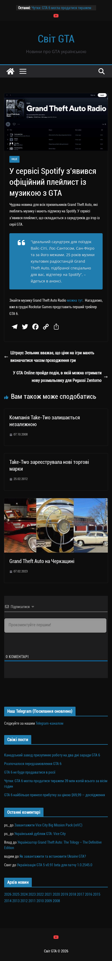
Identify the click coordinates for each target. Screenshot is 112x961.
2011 (32, 901)
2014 (7, 901)
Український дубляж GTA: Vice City (40, 834)
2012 (24, 901)
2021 (48, 894)
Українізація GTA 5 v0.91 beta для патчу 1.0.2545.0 (54, 865)
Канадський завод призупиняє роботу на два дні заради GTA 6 (52, 755)
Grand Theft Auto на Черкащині (41, 561)
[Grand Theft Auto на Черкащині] (56, 501)
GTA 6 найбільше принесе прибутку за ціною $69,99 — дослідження (54, 795)
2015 (96, 894)
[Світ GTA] (10, 71)
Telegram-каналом (49, 723)
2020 (56, 894)
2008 (56, 901)
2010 (40, 901)
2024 (24, 894)
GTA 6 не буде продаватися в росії (29, 772)
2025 (16, 894)
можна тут (75, 300)
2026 (7, 894)
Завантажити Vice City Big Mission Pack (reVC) (48, 825)
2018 (72, 894)
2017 (80, 894)
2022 (40, 894)
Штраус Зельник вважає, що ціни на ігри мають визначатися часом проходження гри (52, 356)
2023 (32, 894)
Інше (14, 159)
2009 (48, 901)
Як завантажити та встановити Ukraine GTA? (53, 856)
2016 (88, 894)
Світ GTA (56, 39)
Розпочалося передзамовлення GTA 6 (32, 764)
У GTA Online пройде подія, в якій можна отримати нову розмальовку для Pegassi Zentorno (57, 376)
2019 (64, 894)
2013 (16, 901)
